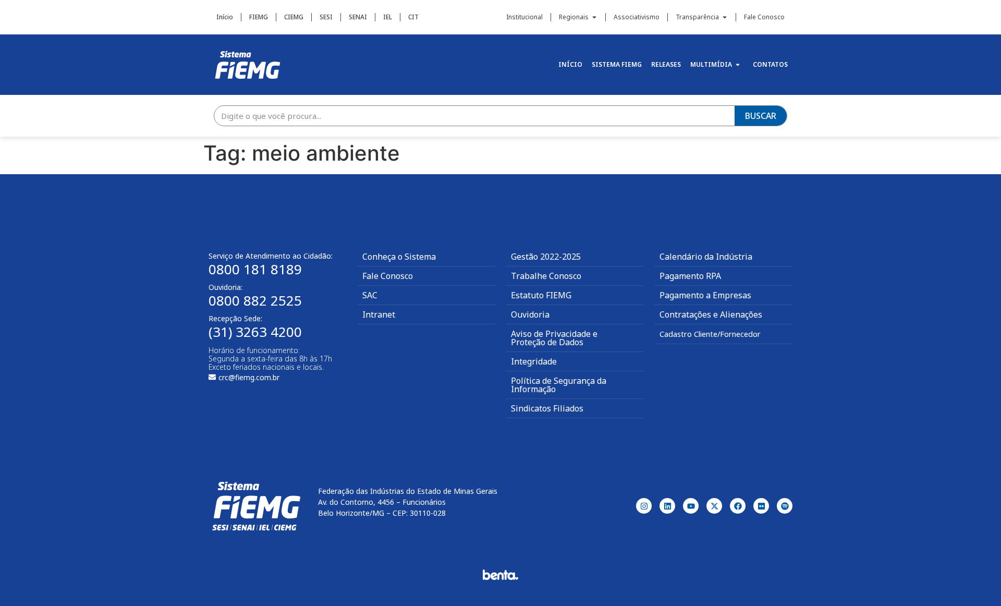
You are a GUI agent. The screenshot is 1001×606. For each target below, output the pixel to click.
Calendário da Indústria (706, 256)
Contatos (770, 64)
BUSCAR (760, 116)
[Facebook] (738, 506)
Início (224, 17)
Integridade (534, 361)
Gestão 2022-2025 (546, 256)
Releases (666, 64)
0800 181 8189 (255, 269)
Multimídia (711, 64)
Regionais (574, 17)
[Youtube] (691, 506)
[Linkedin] (667, 506)
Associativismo (637, 17)
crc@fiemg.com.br (248, 377)
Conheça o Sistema (399, 256)
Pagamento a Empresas (705, 295)
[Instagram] (644, 506)
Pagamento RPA (690, 276)
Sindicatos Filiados (547, 408)
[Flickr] (761, 506)
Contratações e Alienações (711, 314)
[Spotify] (784, 506)
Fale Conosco (764, 17)
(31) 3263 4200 (255, 331)
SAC (369, 295)
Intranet (378, 314)
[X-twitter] (714, 506)
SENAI (358, 17)
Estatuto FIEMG (541, 295)
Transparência (697, 17)
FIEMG (258, 17)
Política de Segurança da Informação (558, 385)
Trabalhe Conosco (546, 276)
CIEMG (293, 17)
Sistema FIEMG (617, 64)
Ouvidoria (530, 314)
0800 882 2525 (255, 300)
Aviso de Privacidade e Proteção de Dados (554, 338)
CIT (413, 17)
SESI (326, 17)
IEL (387, 17)
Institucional (524, 17)
